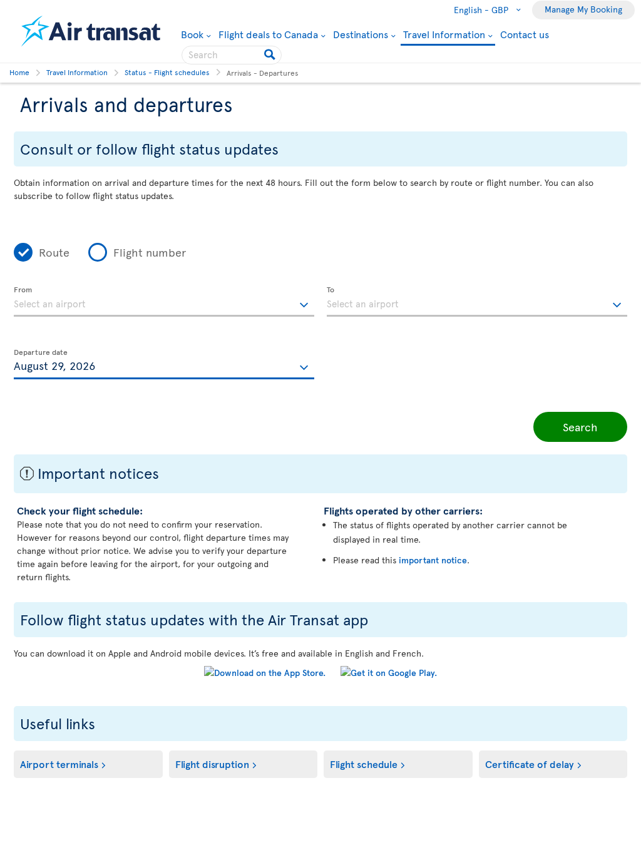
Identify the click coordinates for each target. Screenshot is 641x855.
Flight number (149, 252)
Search (580, 426)
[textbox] (164, 302)
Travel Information (444, 35)
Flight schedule (363, 764)
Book (195, 34)
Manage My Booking (583, 9)
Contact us (524, 34)
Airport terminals (59, 764)
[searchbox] (232, 55)
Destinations (361, 34)
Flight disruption (212, 764)
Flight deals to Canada (268, 34)
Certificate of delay (529, 764)
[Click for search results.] (271, 55)
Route (54, 252)
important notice (433, 560)
